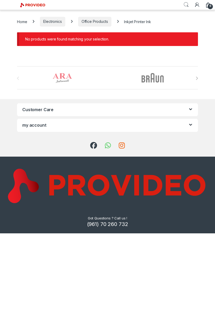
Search (186, 5)
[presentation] (197, 78)
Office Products (95, 21)
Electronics (52, 21)
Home (22, 21)
